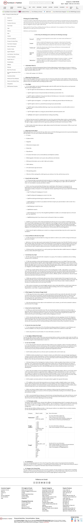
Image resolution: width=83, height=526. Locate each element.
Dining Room (11, 8)
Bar (30, 7)
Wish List (71, 3)
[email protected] (69, 463)
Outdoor (56, 7)
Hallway (45, 7)
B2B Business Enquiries (27, 508)
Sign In (62, 3)
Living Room (5, 8)
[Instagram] (37, 483)
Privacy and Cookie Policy (19, 518)
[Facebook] (34, 483)
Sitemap (37, 518)
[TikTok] (49, 483)
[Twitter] (44, 483)
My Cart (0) (77, 3)
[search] (52, 3)
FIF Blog (77, 8)
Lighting (50, 7)
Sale (67, 7)
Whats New (71, 8)
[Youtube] (42, 483)
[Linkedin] (47, 483)
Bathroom (39, 7)
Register (66, 3)
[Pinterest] (39, 483)
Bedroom (19, 7)
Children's (62, 7)
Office (33, 7)
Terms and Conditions (30, 518)
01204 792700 (46, 522)
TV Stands (24, 8)
